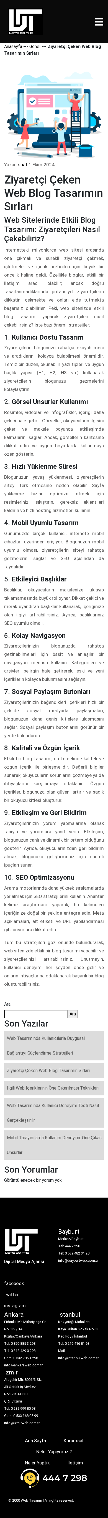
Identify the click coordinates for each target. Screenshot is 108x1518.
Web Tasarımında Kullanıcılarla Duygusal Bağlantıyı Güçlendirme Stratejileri (46, 1046)
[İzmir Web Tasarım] (21, 1243)
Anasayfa (13, 46)
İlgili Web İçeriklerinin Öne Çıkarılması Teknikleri (53, 1088)
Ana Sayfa (35, 1440)
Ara (7, 1004)
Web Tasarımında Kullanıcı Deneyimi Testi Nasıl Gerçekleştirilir (53, 1113)
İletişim (75, 1463)
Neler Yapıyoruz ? (54, 1451)
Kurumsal (73, 1440)
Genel (34, 46)
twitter (11, 1294)
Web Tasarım (31, 1500)
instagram (15, 1305)
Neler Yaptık (37, 1463)
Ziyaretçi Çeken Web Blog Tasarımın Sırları (48, 1070)
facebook (14, 1283)
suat (22, 164)
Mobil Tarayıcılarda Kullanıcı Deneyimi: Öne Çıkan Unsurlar (54, 1145)
